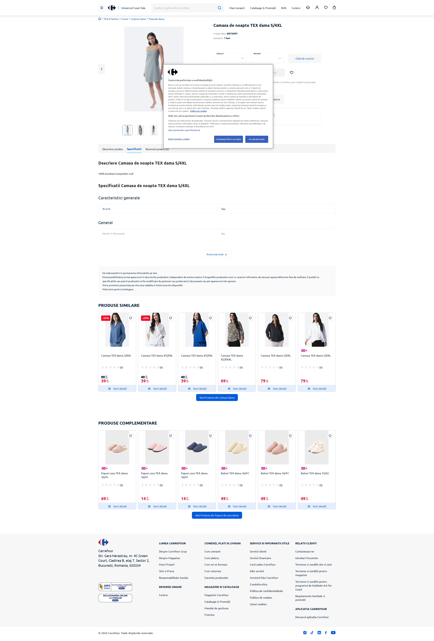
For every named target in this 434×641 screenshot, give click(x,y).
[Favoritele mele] (326, 7)
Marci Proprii (166, 564)
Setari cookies (258, 604)
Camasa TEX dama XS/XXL (157, 355)
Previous (101, 69)
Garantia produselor (216, 577)
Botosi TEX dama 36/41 (235, 473)
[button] (334, 8)
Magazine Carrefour (216, 595)
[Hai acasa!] (99, 18)
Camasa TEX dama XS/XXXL (232, 357)
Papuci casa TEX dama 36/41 (114, 475)
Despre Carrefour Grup (173, 551)
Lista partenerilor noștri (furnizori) (184, 130)
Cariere (163, 595)
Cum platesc (211, 558)
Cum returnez (212, 571)
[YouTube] (333, 633)
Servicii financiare (260, 558)
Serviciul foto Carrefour (264, 577)
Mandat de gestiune (216, 608)
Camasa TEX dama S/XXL (116, 355)
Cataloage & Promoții (217, 601)
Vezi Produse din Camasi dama (217, 397)
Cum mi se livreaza (215, 564)
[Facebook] (326, 633)
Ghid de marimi (304, 58)
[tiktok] (312, 633)
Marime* (257, 53)
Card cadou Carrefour (263, 564)
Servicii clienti (258, 551)
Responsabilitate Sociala (173, 577)
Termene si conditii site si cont (313, 564)
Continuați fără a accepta (228, 139)
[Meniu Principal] (101, 7)
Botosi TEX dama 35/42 (315, 473)
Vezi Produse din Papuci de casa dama (217, 515)
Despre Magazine (169, 558)
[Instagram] (305, 633)
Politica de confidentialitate (266, 590)
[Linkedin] (319, 633)
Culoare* (220, 53)
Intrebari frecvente (306, 558)
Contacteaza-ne (304, 551)
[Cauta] (219, 8)
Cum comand (212, 551)
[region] (218, 106)
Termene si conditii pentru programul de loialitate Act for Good (313, 585)
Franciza (209, 614)
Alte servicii (257, 571)
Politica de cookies (261, 597)
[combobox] (230, 58)
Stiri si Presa (166, 571)
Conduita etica (258, 584)
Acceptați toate (257, 139)
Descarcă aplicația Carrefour (312, 617)
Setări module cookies (179, 139)
